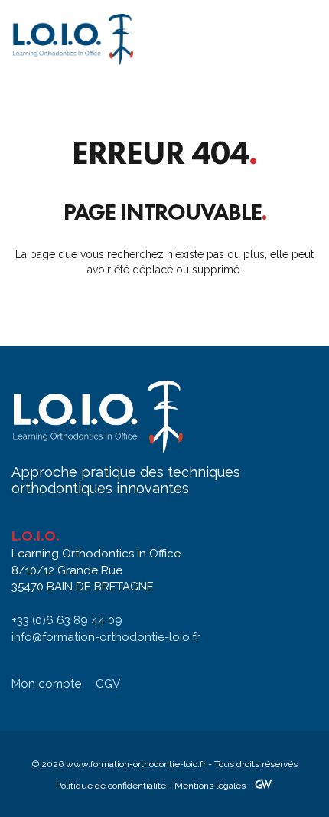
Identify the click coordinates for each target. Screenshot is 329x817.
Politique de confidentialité (111, 785)
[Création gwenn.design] (263, 785)
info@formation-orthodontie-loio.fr (105, 637)
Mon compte (46, 684)
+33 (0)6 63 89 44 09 (66, 620)
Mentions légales (210, 785)
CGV (108, 684)
